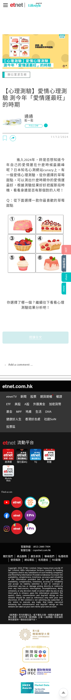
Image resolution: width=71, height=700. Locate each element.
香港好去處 (32, 419)
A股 (26, 404)
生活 (38, 411)
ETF (8, 404)
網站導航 (29, 559)
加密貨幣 (55, 404)
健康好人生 (13, 419)
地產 (29, 411)
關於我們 (8, 556)
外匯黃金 (39, 404)
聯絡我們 (49, 556)
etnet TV (11, 396)
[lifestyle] (34, 5)
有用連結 (43, 559)
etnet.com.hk (17, 385)
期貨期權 (46, 396)
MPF (19, 411)
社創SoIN (50, 419)
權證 (59, 396)
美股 (18, 404)
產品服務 (22, 556)
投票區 (10, 426)
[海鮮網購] (66, 263)
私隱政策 (63, 556)
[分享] (13, 138)
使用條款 (15, 559)
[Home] (16, 5)
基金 (9, 411)
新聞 (23, 396)
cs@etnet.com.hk (42, 550)
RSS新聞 (56, 559)
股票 (33, 396)
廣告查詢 (36, 556)
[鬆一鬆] (11, 121)
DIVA (48, 411)
